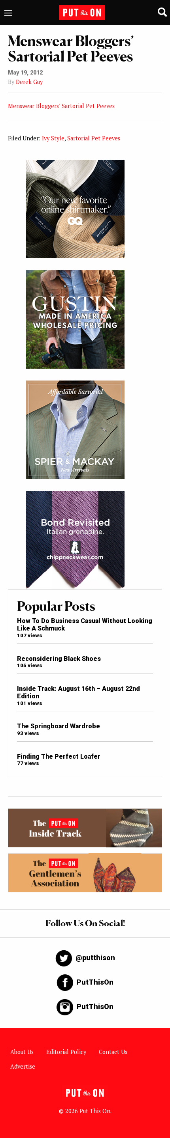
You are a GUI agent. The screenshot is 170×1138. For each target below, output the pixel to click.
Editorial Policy (66, 1052)
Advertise (22, 1066)
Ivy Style (53, 138)
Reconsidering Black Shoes (59, 658)
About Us (22, 1052)
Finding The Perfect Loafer (58, 756)
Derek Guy (29, 82)
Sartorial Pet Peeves (93, 138)
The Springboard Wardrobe (58, 726)
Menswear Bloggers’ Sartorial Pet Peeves (61, 106)
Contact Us (113, 1052)
